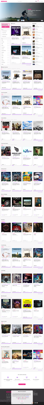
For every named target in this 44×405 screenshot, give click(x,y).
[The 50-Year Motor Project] (27, 227)
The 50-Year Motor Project (27, 234)
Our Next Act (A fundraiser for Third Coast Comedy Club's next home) (27, 133)
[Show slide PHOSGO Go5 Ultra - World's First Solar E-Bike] (22, 20)
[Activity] (38, 1)
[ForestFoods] (38, 151)
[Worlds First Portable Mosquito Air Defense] (27, 75)
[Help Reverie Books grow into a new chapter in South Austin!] (27, 151)
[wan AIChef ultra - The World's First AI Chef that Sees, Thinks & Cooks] (16, 50)
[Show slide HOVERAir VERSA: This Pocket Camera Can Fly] (19, 20)
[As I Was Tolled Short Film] (27, 202)
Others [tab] (13, 170)
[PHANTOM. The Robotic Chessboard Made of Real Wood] (38, 75)
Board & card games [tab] (3, 170)
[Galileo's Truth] (16, 278)
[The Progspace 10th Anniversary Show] (27, 278)
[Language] (36, 1)
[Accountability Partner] (38, 100)
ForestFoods (36, 158)
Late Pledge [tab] (12, 119)
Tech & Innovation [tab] (5, 68)
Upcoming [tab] (5, 119)
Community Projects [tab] (13, 68)
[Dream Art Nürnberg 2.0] (16, 151)
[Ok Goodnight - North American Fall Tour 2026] (38, 126)
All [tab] (1, 68)
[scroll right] (42, 20)
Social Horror (14, 234)
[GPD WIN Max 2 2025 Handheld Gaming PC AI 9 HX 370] (16, 75)
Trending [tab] (2, 246)
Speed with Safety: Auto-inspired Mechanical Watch (6, 210)
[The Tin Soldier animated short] (38, 202)
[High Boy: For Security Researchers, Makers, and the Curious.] (16, 31)
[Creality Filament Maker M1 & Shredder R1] (6, 75)
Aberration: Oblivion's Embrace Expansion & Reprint (5, 184)
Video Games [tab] (10, 170)
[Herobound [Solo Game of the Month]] (27, 176)
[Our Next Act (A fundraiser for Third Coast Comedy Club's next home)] (27, 126)
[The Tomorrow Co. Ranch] (6, 151)
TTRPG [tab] (8, 170)
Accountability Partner (37, 107)
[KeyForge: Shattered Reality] (38, 278)
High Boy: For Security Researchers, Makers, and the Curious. (16, 39)
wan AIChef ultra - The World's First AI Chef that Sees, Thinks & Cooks (15, 58)
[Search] (17, 1)
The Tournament (4, 234)
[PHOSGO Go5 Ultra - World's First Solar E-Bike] (26, 50)
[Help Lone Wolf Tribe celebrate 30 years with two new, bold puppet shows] (16, 126)
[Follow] (2, 206)
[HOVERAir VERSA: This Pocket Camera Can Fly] (6, 100)
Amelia (35, 234)
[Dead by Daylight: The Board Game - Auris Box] (16, 176)
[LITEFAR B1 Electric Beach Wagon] (26, 31)
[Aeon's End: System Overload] (6, 278)
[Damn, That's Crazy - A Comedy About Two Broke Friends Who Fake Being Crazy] (6, 126)
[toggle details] (20, 44)
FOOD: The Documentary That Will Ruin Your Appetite (16, 210)
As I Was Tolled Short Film (27, 209)
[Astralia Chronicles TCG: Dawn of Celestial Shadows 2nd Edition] (38, 176)
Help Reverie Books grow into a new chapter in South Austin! (27, 159)
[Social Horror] (16, 227)
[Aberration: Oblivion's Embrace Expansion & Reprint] (6, 176)
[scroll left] (41, 20)
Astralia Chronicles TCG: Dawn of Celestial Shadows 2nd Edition (37, 184)
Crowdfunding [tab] (8, 119)
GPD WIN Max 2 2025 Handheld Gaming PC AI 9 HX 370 (16, 83)
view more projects (40, 90)
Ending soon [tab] (15, 119)
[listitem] (5, 40)
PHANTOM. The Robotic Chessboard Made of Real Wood (38, 83)
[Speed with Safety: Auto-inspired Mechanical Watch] (6, 202)
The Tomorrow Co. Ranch (5, 158)
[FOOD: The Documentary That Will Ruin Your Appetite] (16, 202)
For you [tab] (2, 119)
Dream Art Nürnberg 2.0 (16, 158)
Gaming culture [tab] (18, 68)
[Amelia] (38, 227)
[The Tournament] (6, 227)
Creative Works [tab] (9, 68)
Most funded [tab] (5, 246)
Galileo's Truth (15, 285)
